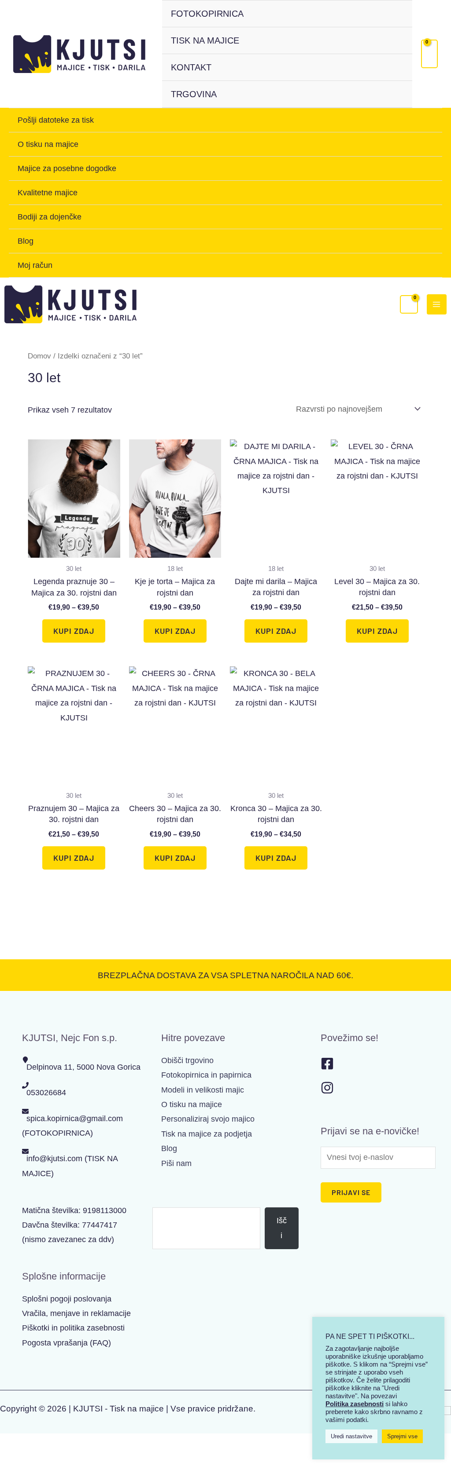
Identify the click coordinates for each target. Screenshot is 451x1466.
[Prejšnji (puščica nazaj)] (11, 1459)
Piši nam (176, 1163)
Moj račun (35, 265)
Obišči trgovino (187, 1060)
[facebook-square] (327, 1067)
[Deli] (59, 1443)
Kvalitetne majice (48, 192)
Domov (39, 356)
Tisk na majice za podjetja (206, 1134)
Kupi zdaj (73, 631)
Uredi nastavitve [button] (351, 1436)
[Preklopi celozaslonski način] (35, 1443)
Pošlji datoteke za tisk (56, 120)
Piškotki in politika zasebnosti (73, 1327)
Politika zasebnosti (354, 1404)
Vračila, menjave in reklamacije (76, 1313)
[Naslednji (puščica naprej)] (35, 1459)
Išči (158, 1199)
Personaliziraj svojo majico (208, 1119)
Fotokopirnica (207, 13)
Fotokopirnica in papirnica (206, 1075)
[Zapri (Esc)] (84, 1443)
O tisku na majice (48, 144)
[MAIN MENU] (437, 304)
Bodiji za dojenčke (49, 216)
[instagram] (327, 1091)
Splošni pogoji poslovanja (66, 1298)
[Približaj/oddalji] (11, 1443)
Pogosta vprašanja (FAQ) (66, 1342)
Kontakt (191, 67)
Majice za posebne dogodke (67, 168)
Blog (25, 241)
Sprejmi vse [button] (402, 1436)
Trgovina (194, 94)
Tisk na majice (205, 40)
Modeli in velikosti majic (202, 1090)
